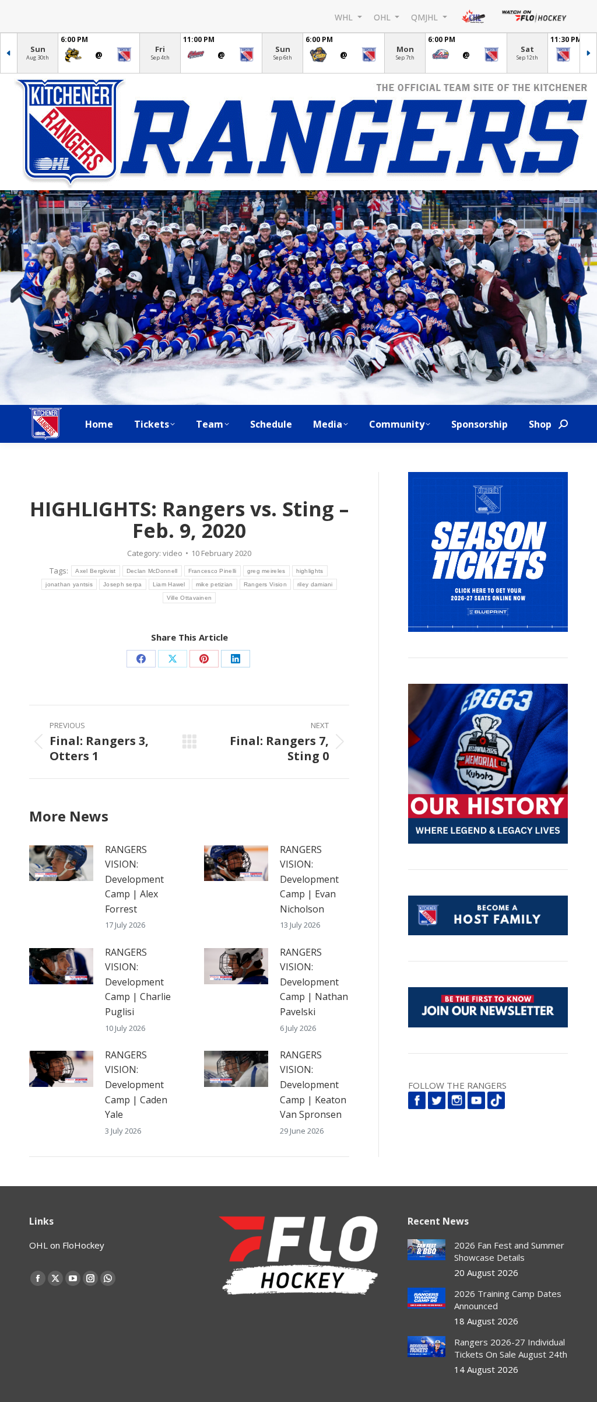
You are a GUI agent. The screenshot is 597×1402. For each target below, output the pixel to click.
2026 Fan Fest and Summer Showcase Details (509, 1251)
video (172, 553)
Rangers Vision (265, 584)
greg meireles (266, 571)
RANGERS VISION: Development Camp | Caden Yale (136, 1084)
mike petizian (214, 584)
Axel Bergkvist (95, 571)
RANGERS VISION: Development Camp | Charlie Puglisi (138, 982)
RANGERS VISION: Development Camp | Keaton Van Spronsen (313, 1084)
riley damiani (315, 584)
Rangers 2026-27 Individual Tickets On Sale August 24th (510, 1348)
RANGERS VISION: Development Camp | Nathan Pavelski (314, 982)
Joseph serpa (122, 584)
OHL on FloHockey (66, 1245)
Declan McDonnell (152, 571)
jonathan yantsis (69, 584)
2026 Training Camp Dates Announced (507, 1300)
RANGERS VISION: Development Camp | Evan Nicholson (309, 879)
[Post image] (61, 863)
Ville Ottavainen (189, 598)
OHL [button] (383, 17)
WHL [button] (345, 17)
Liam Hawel (169, 584)
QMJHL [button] (425, 17)
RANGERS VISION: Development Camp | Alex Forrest (134, 879)
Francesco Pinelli (212, 571)
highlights (310, 571)
